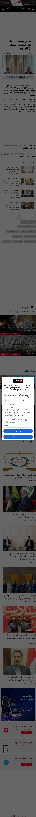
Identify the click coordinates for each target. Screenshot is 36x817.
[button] (18, 404)
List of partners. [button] (22, 415)
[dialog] (18, 408)
